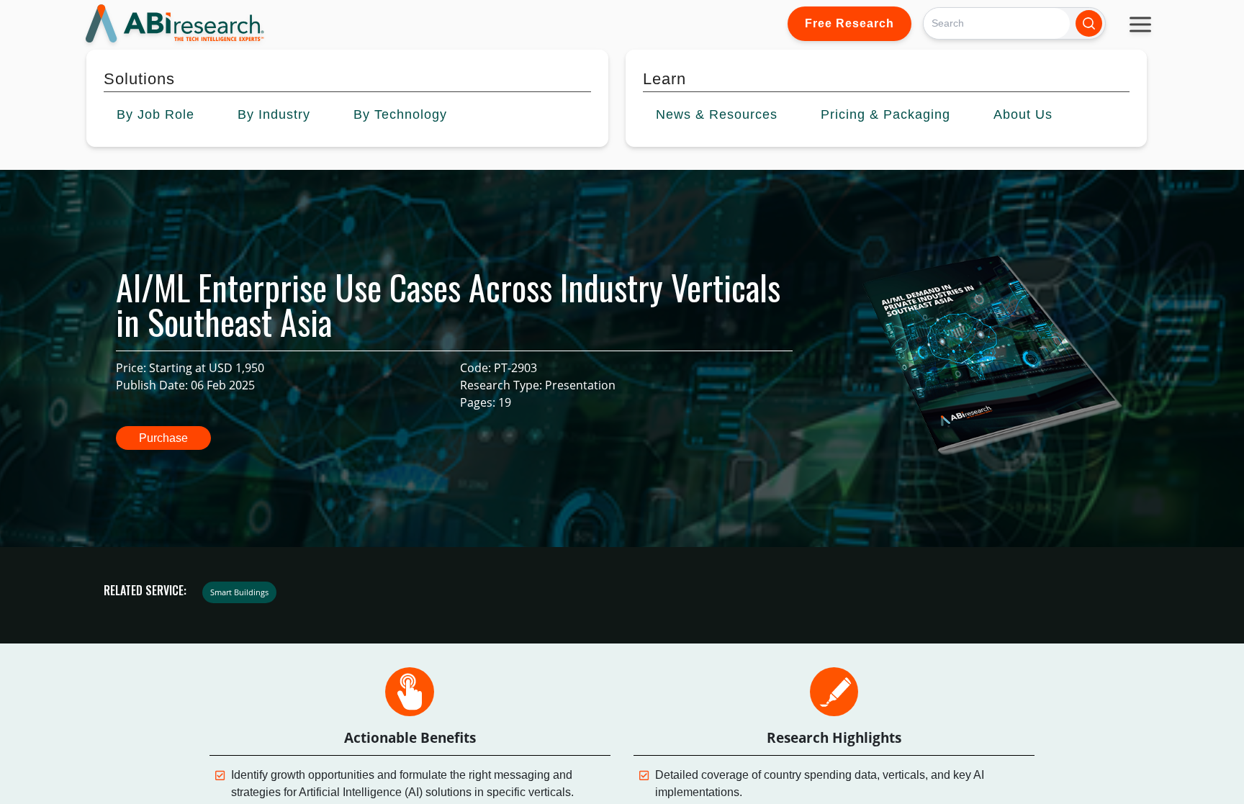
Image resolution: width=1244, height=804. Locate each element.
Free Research (849, 23)
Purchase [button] (163, 438)
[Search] (1089, 23)
